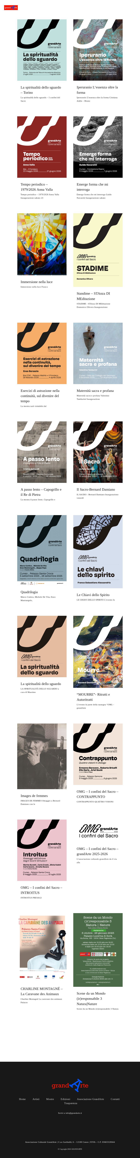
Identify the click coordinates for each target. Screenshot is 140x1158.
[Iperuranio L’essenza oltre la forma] (98, 50)
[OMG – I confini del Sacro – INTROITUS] (42, 850)
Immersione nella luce (37, 282)
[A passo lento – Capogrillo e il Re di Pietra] (42, 452)
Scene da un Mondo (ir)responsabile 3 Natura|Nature (91, 998)
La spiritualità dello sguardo (41, 684)
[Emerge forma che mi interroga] (98, 147)
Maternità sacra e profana (95, 391)
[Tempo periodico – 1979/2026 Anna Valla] (42, 147)
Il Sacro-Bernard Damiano (96, 489)
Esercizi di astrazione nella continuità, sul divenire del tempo (40, 396)
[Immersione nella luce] (42, 244)
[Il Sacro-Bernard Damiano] (98, 452)
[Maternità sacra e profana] (98, 353)
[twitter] (70, 1135)
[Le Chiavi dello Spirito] (98, 551)
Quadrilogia (29, 592)
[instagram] (77, 1135)
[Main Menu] (134, 7)
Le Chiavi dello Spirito (93, 595)
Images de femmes (34, 796)
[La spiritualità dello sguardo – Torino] (42, 50)
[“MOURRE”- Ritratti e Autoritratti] (98, 652)
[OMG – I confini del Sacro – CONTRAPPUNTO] (98, 754)
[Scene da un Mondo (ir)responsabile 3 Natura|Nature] (98, 950)
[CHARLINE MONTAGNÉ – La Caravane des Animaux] (42, 947)
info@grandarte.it (74, 1113)
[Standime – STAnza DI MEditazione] (98, 250)
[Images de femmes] (42, 756)
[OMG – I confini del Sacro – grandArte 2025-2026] (98, 831)
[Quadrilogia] (42, 550)
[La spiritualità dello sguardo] (42, 646)
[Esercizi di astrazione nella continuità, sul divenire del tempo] (42, 353)
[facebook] (63, 1135)
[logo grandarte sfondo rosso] (11, 6)
